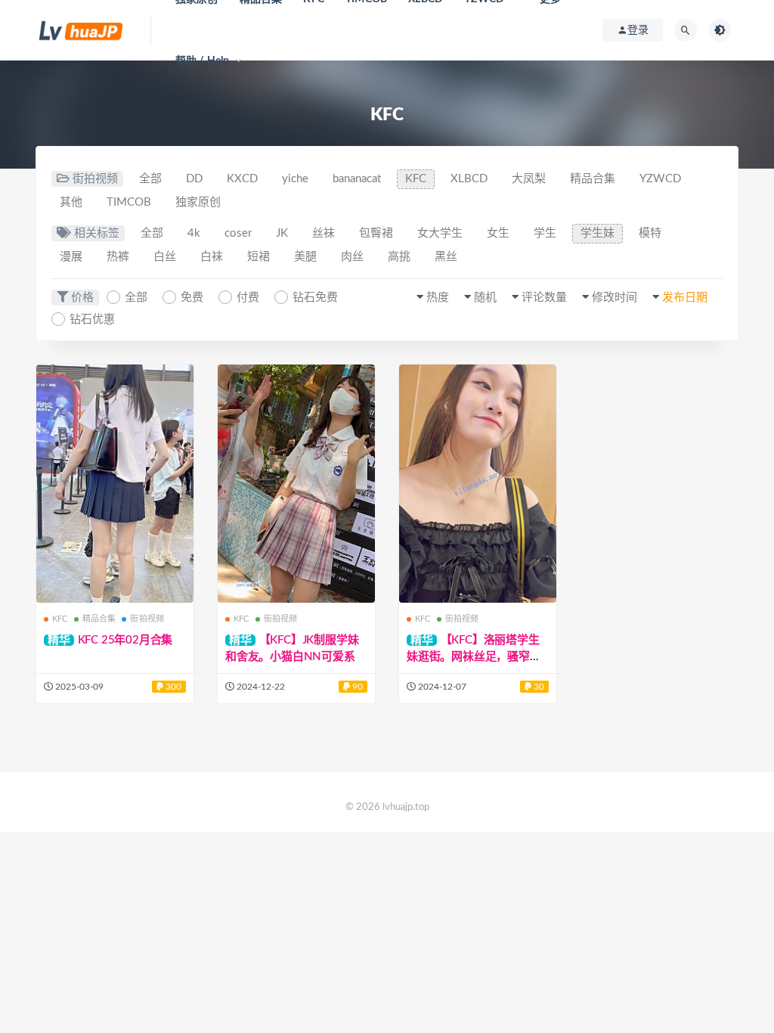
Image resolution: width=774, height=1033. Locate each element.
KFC (415, 179)
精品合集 (592, 179)
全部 (150, 179)
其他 (71, 202)
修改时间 (614, 297)
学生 (545, 233)
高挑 (399, 256)
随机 (485, 297)
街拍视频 (147, 619)
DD (194, 179)
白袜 (211, 256)
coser (238, 233)
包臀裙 (376, 233)
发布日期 (684, 297)
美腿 (305, 256)
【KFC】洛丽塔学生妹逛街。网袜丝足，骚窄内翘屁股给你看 (474, 656)
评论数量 (544, 297)
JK (282, 233)
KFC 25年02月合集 (125, 640)
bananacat (357, 179)
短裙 (258, 256)
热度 (437, 297)
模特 (650, 233)
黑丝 (446, 256)
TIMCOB (129, 202)
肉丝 (352, 256)
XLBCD (469, 179)
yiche (295, 179)
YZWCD (660, 179)
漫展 (71, 256)
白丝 (164, 256)
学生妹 (597, 233)
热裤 (118, 256)
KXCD (242, 179)
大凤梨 (529, 179)
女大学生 (440, 233)
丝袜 (323, 233)
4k (193, 233)
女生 (498, 233)
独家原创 (198, 202)
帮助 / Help (202, 61)
